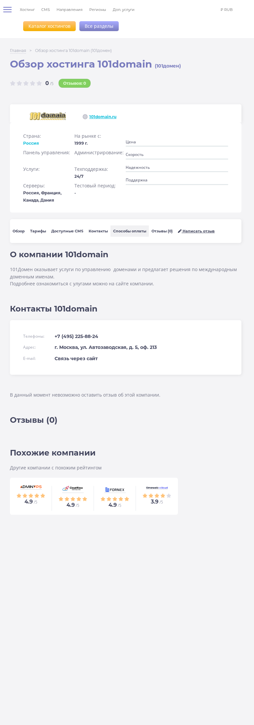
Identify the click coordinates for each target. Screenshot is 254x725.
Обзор (19, 231)
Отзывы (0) (162, 231)
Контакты (98, 231)
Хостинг (27, 9)
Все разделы (99, 26)
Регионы (97, 9)
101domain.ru (102, 116)
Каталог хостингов (49, 26)
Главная (18, 50)
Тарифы (38, 231)
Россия (31, 143)
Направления (70, 9)
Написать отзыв (198, 231)
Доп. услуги (124, 9)
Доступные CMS (67, 231)
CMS (45, 9)
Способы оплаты (129, 231)
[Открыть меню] (10, 9)
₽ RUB (227, 9)
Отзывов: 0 (74, 83)
